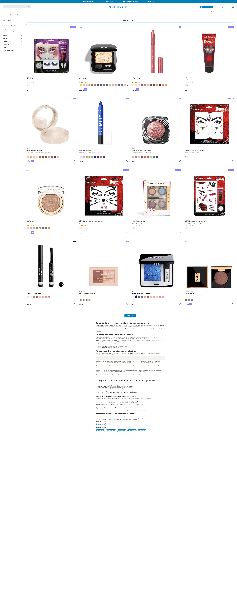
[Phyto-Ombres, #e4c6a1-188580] (125, 85)
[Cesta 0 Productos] (233, 6)
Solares (174, 11)
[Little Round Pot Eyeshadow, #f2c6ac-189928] (34, 157)
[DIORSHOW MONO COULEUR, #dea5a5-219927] (163, 297)
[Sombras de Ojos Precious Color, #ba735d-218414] (145, 157)
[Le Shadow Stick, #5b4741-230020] (154, 85)
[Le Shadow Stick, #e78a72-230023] (163, 85)
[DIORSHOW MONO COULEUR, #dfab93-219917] (145, 297)
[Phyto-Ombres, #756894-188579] (122, 85)
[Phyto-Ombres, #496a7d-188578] (119, 85)
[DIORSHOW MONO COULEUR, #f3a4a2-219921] (154, 297)
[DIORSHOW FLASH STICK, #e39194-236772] (46, 297)
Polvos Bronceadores (111, 430)
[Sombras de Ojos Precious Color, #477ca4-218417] (154, 157)
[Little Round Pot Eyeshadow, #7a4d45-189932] (43, 157)
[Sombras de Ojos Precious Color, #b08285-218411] (136, 157)
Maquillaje (168, 11)
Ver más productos (130, 315)
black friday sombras (100, 424)
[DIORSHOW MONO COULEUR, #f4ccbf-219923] (157, 297)
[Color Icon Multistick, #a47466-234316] (101, 157)
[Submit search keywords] (29, 7)
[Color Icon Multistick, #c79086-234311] (87, 157)
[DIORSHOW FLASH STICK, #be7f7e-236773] (49, 297)
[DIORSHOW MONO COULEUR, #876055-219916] (142, 297)
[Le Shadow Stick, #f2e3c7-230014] (136, 85)
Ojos (11, 14)
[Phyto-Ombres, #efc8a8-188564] (81, 85)
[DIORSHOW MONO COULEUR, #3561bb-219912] (139, 297)
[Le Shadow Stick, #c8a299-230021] (157, 85)
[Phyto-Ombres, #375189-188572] (101, 85)
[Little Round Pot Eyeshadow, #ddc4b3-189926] (28, 157)
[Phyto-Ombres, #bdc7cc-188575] (110, 85)
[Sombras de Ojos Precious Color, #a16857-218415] (148, 157)
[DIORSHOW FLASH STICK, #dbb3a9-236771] (43, 297)
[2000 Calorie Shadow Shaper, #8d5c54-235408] (87, 300)
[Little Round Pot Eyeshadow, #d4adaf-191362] (58, 157)
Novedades (217, 11)
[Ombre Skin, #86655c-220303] (46, 228)
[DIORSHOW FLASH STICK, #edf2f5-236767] (31, 297)
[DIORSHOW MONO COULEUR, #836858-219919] (148, 297)
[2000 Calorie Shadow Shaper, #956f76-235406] (81, 300)
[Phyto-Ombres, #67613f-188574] (107, 85)
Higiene (185, 11)
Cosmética (161, 11)
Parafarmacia (198, 11)
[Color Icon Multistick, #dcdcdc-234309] (81, 157)
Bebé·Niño (205, 11)
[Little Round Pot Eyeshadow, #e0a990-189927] (31, 157)
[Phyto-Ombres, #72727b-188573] (104, 85)
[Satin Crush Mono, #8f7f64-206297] (189, 300)
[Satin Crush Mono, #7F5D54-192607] (186, 300)
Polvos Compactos (100, 430)
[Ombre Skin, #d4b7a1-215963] (31, 228)
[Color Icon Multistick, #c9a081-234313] (92, 157)
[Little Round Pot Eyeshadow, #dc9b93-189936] (49, 157)
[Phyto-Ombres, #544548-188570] (98, 85)
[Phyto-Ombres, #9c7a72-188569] (95, 85)
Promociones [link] (225, 11)
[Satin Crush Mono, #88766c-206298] (192, 300)
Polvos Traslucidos (142, 430)
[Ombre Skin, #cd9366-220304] (49, 228)
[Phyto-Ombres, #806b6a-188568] (92, 85)
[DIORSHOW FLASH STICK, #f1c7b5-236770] (40, 297)
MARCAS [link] (29, 11)
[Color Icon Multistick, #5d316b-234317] (104, 157)
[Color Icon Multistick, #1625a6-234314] (95, 157)
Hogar (211, 11)
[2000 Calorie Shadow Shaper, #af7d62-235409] (89, 300)
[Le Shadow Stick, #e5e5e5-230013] (133, 85)
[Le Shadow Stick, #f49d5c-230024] (166, 85)
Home (4, 14)
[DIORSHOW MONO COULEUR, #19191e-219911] (136, 297)
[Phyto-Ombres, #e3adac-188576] (113, 85)
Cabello (180, 11)
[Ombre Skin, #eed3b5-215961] (28, 228)
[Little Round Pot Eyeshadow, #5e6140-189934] (46, 157)
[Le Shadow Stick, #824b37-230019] (151, 85)
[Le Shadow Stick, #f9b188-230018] (148, 85)
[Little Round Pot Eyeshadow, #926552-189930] (40, 157)
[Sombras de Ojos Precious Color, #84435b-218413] (142, 157)
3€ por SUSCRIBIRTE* (88, 1)
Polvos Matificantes (122, 430)
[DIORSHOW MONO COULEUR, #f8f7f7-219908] (133, 297)
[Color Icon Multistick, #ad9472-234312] (89, 157)
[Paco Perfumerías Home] (118, 7)
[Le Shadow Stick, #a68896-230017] (145, 85)
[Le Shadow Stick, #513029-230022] (160, 85)
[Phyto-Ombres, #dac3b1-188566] (87, 85)
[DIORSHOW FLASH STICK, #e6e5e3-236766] (28, 297)
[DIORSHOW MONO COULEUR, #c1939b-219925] (160, 297)
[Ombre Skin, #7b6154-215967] (43, 228)
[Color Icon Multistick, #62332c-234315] (98, 157)
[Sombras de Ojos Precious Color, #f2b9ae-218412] (139, 157)
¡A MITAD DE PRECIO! (20, 11)
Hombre (191, 11)
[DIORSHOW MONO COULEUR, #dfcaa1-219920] (151, 297)
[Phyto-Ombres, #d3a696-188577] (116, 85)
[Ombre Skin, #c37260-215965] (37, 228)
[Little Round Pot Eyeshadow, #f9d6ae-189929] (37, 157)
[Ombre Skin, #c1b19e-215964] (34, 228)
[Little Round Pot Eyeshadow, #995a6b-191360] (52, 157)
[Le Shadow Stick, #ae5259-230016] (142, 85)
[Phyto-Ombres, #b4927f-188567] (89, 85)
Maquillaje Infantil (132, 430)
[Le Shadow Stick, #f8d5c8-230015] (139, 85)
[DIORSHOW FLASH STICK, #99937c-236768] (34, 297)
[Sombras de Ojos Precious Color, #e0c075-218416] (151, 157)
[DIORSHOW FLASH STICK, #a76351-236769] (37, 297)
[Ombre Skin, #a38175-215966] (40, 228)
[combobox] (17, 6)
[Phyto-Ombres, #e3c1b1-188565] (84, 85)
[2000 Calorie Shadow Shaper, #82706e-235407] (84, 300)
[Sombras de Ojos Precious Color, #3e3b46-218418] (157, 157)
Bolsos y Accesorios (8, 11)
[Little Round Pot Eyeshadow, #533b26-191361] (55, 157)
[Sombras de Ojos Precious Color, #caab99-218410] (133, 157)
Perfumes (155, 11)
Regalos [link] (232, 11)
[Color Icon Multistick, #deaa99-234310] (84, 157)
